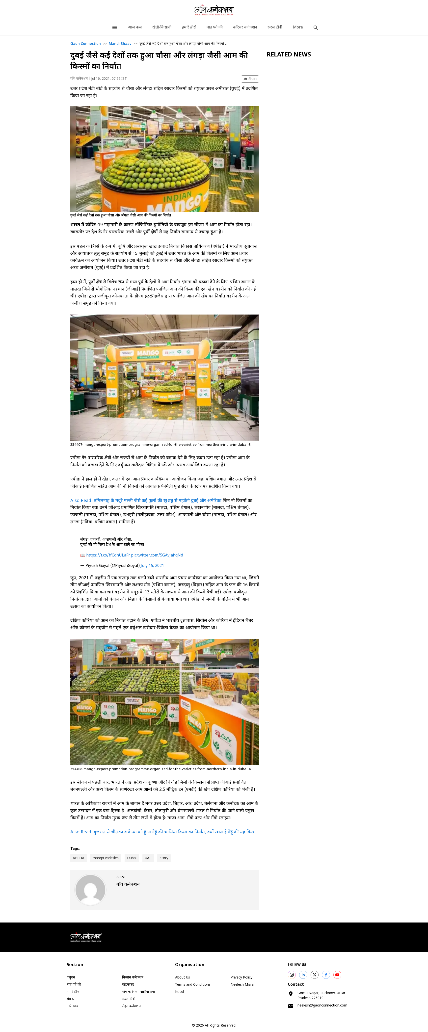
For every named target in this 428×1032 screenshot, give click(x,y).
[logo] (214, 9)
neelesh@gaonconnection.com (322, 1005)
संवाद (70, 999)
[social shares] (292, 975)
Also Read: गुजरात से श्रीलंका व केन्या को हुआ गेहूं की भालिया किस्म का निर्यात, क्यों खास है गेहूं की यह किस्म (163, 832)
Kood (179, 992)
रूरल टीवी (275, 27)
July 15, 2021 (152, 566)
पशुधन (71, 977)
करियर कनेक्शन (245, 27)
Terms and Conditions (193, 984)
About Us (182, 977)
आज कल (135, 27)
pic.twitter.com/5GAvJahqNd (157, 555)
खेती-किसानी (161, 27)
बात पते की (215, 27)
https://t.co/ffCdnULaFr (108, 555)
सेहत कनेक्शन (131, 1006)
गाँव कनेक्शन (79, 79)
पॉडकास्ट (128, 984)
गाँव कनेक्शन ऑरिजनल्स (138, 992)
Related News (289, 55)
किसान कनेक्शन (132, 977)
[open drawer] (114, 27)
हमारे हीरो (189, 27)
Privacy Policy (241, 977)
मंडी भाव (72, 1006)
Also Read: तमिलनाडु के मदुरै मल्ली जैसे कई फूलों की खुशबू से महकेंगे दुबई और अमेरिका (146, 501)
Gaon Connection (85, 44)
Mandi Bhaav (120, 44)
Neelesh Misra (242, 984)
